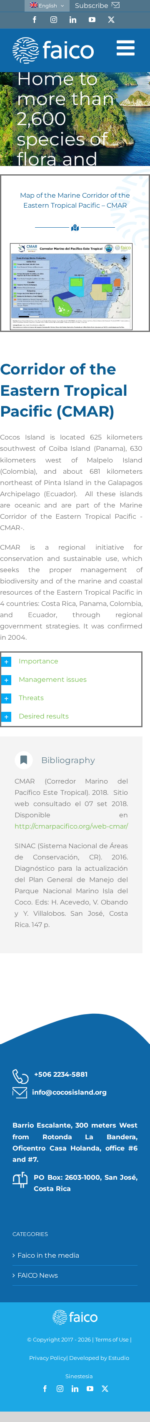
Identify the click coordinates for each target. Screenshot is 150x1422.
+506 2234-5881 (61, 1074)
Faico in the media (48, 1255)
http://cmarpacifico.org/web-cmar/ (71, 826)
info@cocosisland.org (69, 1092)
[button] (71, 662)
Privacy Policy (47, 1357)
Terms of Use (112, 1339)
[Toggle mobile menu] (127, 47)
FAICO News (38, 1275)
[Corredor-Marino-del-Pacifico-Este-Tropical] (71, 245)
